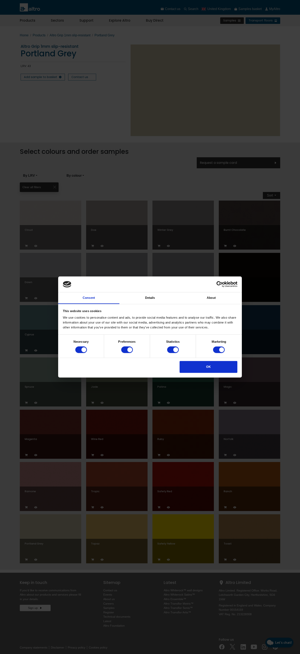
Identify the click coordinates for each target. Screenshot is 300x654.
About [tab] (211, 297)
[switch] (127, 350)
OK (208, 366)
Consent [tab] (89, 297)
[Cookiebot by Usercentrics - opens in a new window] (219, 284)
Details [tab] (150, 297)
